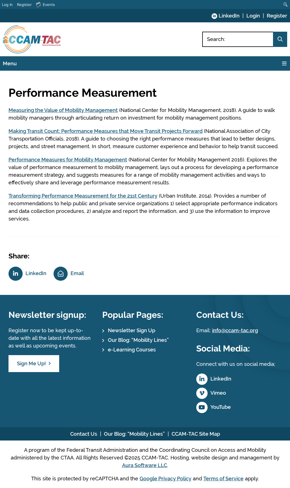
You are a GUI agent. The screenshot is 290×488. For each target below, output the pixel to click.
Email (77, 273)
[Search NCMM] (280, 39)
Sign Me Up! (31, 363)
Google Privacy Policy (165, 478)
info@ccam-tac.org (235, 330)
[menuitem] (285, 4)
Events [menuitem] (49, 4)
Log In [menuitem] (7, 4)
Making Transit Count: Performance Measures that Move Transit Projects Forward (105, 131)
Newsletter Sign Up (131, 330)
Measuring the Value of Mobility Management (63, 110)
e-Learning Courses (132, 350)
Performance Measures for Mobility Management (67, 160)
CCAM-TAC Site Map (196, 434)
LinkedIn (229, 16)
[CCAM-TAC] (32, 39)
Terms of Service (223, 478)
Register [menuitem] (24, 4)
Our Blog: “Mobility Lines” (138, 340)
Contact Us (83, 434)
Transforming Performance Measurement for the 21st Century (82, 196)
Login (253, 16)
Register (277, 16)
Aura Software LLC (144, 465)
